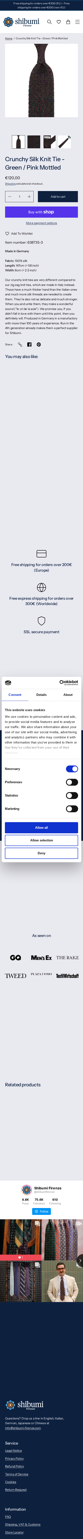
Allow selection (41, 840)
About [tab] (68, 695)
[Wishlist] (58, 22)
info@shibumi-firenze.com (23, 1428)
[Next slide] (46, 126)
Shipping (10, 183)
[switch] (72, 782)
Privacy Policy (14, 1458)
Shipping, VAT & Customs (22, 1524)
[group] (18, 142)
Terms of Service (16, 1474)
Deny (41, 853)
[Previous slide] (37, 126)
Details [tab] (41, 695)
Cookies (10, 1482)
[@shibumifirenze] (26, 1190)
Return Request (16, 1490)
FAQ (8, 1517)
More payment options (41, 223)
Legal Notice (13, 1450)
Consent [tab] (15, 695)
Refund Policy (14, 1466)
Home (9, 38)
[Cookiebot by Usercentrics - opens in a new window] (59, 683)
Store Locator (14, 1532)
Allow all (41, 827)
